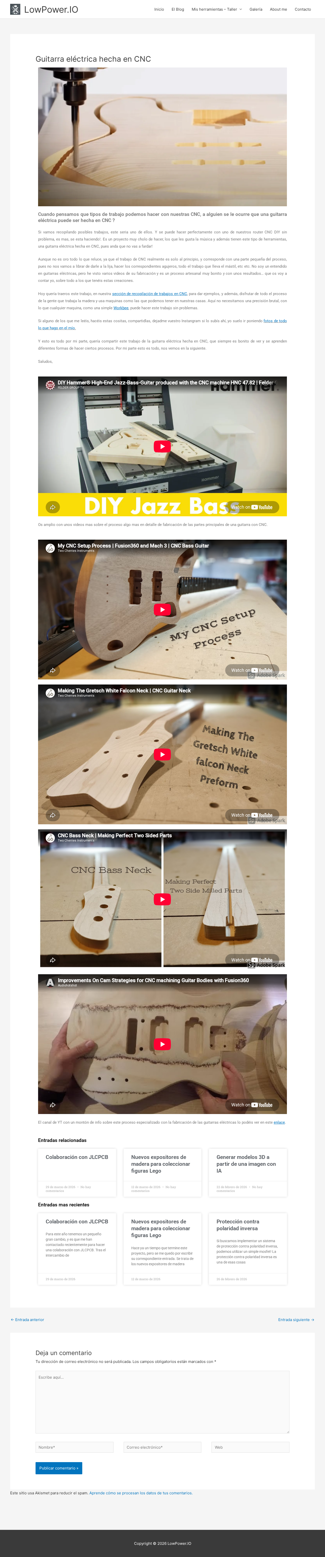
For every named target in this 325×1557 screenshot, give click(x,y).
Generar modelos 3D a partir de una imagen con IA (246, 1164)
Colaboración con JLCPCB (77, 1157)
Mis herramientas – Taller (214, 9)
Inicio (159, 9)
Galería (256, 9)
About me (278, 9)
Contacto (303, 9)
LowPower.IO (51, 9)
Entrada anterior (27, 1319)
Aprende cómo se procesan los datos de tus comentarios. (141, 1493)
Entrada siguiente (296, 1319)
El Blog (178, 9)
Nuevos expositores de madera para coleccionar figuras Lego (160, 1164)
